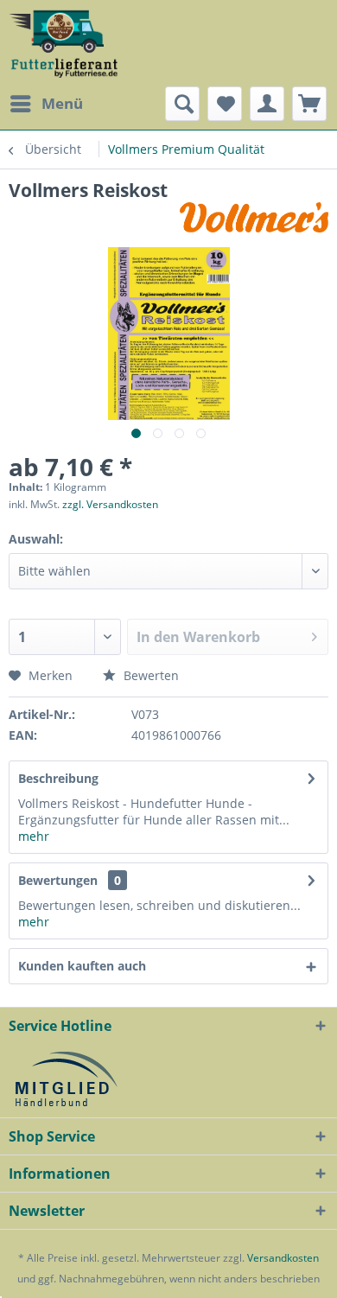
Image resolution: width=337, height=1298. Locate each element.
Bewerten (149, 675)
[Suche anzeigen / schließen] (182, 103)
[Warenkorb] (309, 103)
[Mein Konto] (267, 103)
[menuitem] (46, 103)
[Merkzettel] (224, 103)
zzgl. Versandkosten (110, 504)
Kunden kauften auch (82, 966)
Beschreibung (58, 778)
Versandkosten (283, 1257)
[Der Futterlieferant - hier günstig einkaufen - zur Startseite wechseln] (64, 43)
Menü (62, 103)
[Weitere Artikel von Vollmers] (254, 217)
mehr (33, 836)
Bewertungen (58, 880)
